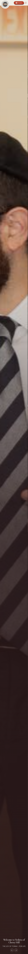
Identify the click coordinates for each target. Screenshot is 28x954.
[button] (12, 950)
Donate (20, 3)
